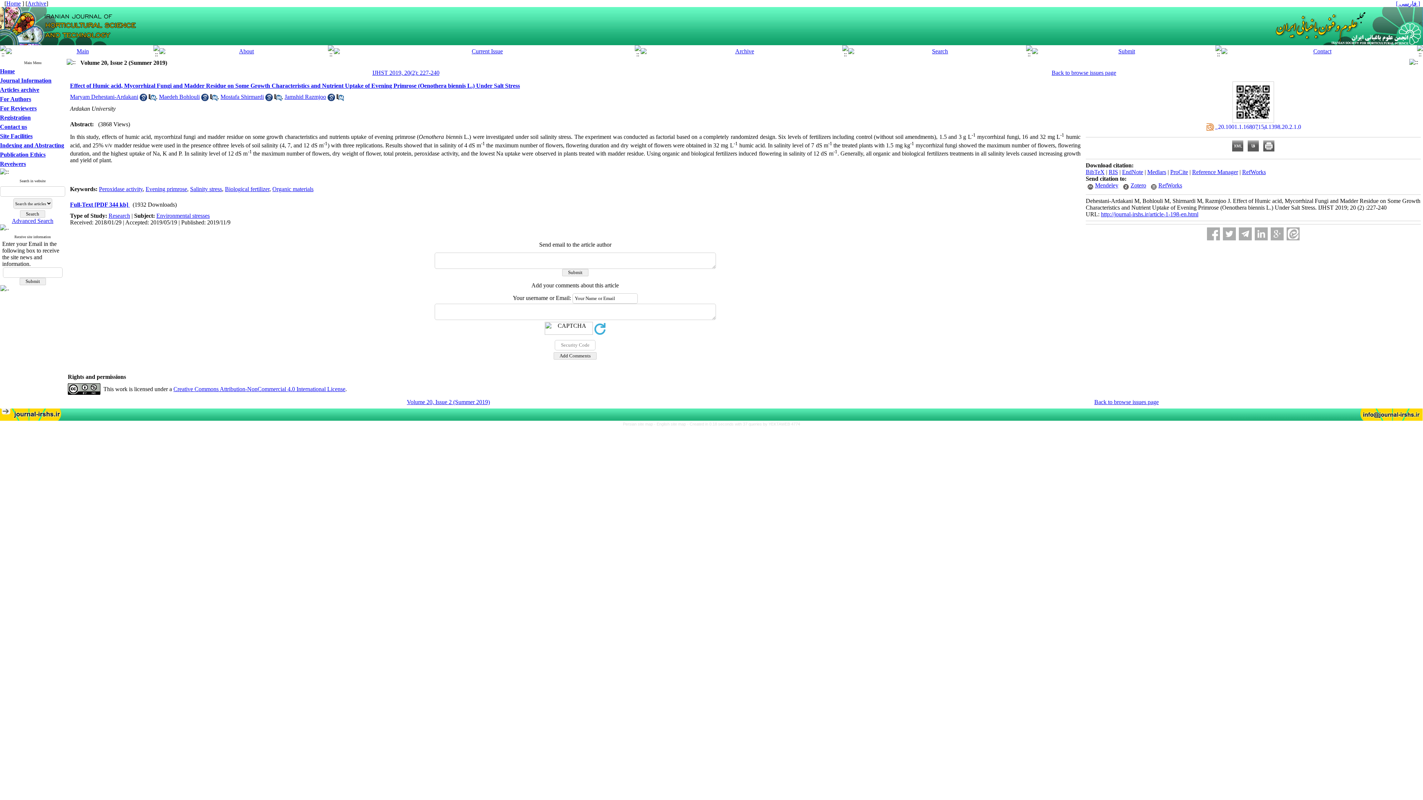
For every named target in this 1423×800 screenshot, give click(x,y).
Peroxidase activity (121, 189)
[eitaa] (1293, 233)
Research (119, 216)
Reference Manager (1215, 172)
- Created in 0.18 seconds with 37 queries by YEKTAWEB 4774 (743, 424)
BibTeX (1095, 172)
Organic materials (293, 189)
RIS (1113, 172)
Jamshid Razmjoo (305, 97)
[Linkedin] (1261, 233)
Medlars (1156, 172)
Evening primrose (166, 189)
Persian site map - (640, 424)
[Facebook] (1213, 233)
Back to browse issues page (1084, 73)
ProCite (1179, 172)
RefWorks (1254, 172)
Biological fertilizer (247, 189)
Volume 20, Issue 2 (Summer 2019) (448, 402)
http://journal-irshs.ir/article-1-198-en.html (1149, 214)
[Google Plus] (1277, 233)
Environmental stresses (183, 216)
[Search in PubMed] (152, 99)
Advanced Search (32, 221)
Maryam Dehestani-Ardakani (104, 97)
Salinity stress (206, 189)
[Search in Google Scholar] (143, 99)
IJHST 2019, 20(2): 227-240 (405, 73)
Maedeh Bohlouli (179, 97)
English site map (672, 424)
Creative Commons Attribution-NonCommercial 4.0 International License (259, 389)
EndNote (1132, 172)
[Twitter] (1229, 233)
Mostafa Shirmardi (242, 97)
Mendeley (1106, 185)
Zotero (1138, 185)
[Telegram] (1245, 233)
